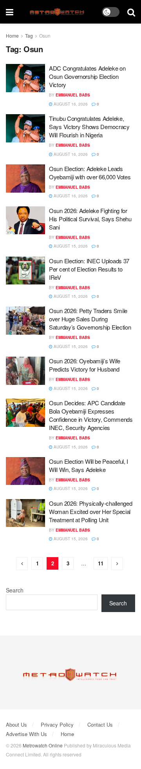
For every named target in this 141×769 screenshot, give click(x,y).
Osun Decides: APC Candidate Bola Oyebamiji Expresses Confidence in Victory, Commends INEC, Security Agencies (91, 415)
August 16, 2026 (70, 104)
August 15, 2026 (70, 246)
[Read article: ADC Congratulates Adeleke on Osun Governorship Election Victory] (25, 78)
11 (100, 563)
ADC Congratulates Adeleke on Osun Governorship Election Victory (87, 76)
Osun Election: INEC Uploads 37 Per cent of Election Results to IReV (89, 269)
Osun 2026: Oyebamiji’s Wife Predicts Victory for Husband (84, 365)
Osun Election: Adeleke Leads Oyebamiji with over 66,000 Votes (89, 172)
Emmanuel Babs (73, 95)
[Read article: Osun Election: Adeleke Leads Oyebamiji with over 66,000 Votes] (25, 178)
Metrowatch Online (43, 745)
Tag (29, 35)
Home (12, 35)
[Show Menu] (9, 12)
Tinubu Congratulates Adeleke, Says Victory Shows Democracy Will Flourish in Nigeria (89, 126)
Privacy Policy (57, 724)
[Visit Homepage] (57, 11)
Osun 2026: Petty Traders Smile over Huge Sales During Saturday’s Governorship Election (90, 318)
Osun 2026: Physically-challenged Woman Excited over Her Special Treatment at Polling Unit (90, 511)
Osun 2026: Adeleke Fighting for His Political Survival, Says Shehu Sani (90, 218)
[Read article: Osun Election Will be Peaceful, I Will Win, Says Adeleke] (25, 471)
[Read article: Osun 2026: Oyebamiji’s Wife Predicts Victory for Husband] (25, 371)
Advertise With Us (26, 734)
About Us (16, 724)
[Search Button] (131, 12)
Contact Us (100, 724)
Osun (45, 35)
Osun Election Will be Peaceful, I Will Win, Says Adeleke (88, 465)
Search (15, 590)
